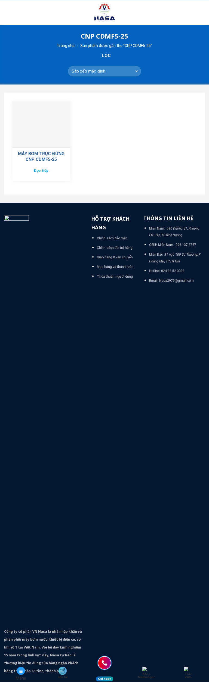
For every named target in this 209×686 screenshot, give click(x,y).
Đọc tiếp (41, 170)
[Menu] (7, 12)
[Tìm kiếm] (203, 12)
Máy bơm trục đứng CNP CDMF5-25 (41, 156)
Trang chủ (66, 45)
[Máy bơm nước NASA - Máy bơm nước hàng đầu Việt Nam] (104, 12)
